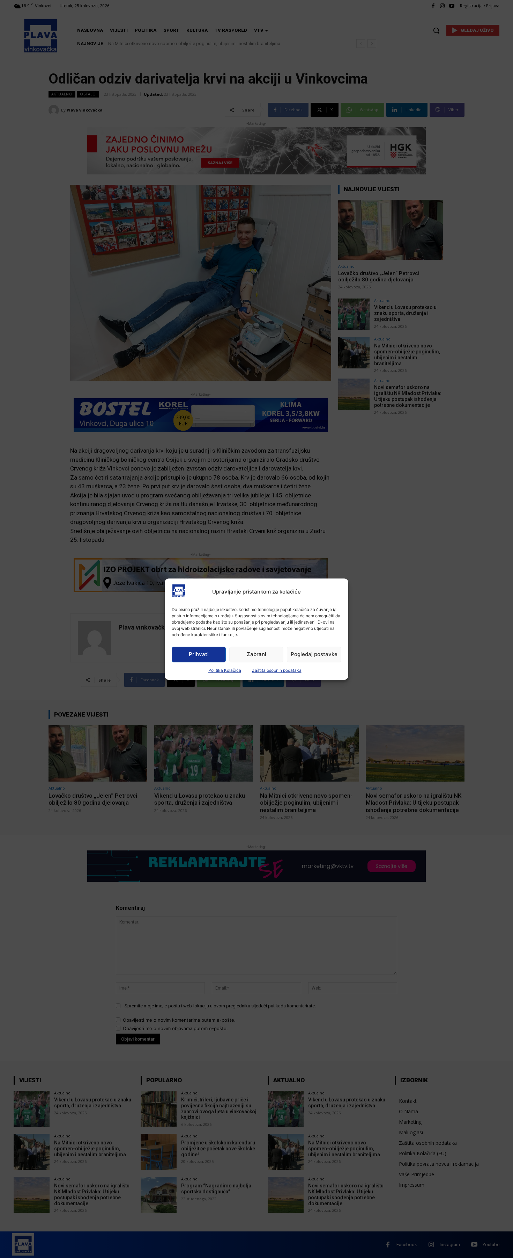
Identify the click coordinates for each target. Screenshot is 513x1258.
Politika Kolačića (224, 670)
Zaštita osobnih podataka (277, 670)
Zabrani (256, 654)
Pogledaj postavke (314, 654)
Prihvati (199, 654)
